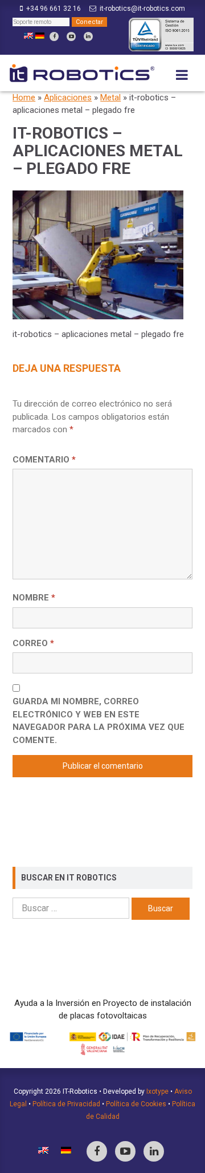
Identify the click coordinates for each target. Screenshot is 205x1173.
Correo (33, 643)
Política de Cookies (136, 1104)
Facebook (54, 36)
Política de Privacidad (66, 1104)
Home (24, 97)
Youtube (71, 36)
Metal (110, 97)
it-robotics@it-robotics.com (142, 9)
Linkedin (88, 36)
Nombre (34, 597)
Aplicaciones (68, 97)
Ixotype (157, 1091)
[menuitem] (28, 35)
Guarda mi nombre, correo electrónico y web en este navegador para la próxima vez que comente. (98, 720)
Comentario (44, 459)
